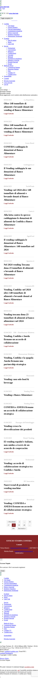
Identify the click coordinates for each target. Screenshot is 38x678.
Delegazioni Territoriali (15, 36)
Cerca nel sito (8, 83)
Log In (6, 84)
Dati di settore (12, 40)
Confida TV (11, 73)
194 (13, 528)
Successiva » (22, 528)
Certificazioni (12, 53)
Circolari (10, 55)
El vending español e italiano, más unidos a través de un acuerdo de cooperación (18, 444)
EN (4, 8)
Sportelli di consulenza (15, 58)
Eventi (10, 64)
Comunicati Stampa (14, 67)
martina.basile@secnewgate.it (24, 551)
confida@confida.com (11, 651)
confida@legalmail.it (6, 653)
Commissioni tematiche (15, 31)
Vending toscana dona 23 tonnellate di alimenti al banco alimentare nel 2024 (19, 317)
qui (18, 670)
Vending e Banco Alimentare (18, 395)
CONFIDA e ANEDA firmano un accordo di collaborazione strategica (18, 410)
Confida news (12, 74)
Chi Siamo (11, 26)
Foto (9, 71)
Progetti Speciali (13, 62)
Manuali (10, 57)
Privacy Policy (4, 658)
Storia (9, 42)
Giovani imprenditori (14, 29)
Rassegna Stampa (13, 69)
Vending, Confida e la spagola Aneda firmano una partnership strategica (18, 361)
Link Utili (11, 44)
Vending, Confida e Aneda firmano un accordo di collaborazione (17, 339)
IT (0, 8)
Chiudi (2, 571)
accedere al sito (29, 667)
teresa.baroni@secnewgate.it (19, 548)
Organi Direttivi (13, 27)
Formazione (11, 48)
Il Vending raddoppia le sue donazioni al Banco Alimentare (17, 171)
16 (29, 522)
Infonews (11, 51)
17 (8, 525)
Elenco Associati (13, 33)
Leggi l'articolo (9, 113)
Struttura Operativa (13, 34)
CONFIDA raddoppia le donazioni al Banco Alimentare (16, 150)
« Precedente (11, 522)
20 (24, 525)
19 (19, 525)
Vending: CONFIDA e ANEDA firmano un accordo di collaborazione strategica (18, 506)
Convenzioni (12, 50)
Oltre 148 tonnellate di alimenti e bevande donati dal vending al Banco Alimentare (18, 106)
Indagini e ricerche (13, 60)
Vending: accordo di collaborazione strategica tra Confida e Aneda (18, 466)
